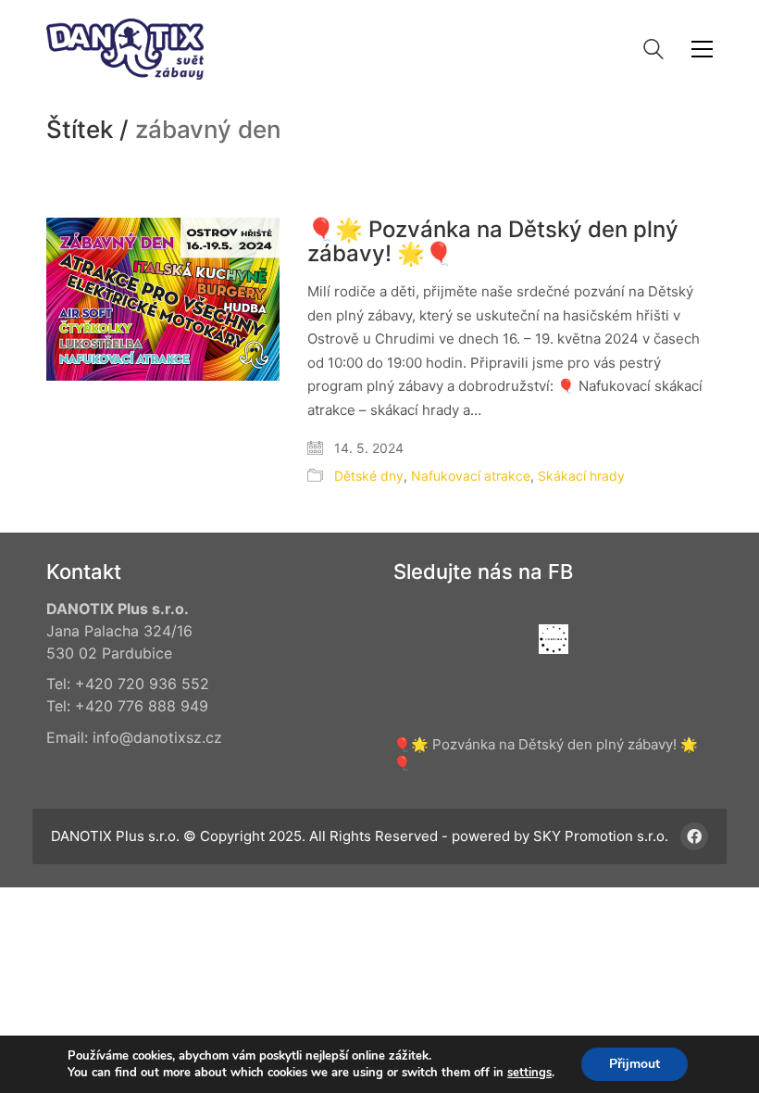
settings (529, 1072)
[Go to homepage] (125, 49)
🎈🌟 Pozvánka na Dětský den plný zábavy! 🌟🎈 (492, 242)
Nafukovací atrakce (470, 476)
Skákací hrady (581, 476)
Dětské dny (369, 476)
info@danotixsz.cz (157, 737)
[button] (702, 49)
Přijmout (634, 1064)
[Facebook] (694, 836)
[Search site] (653, 51)
